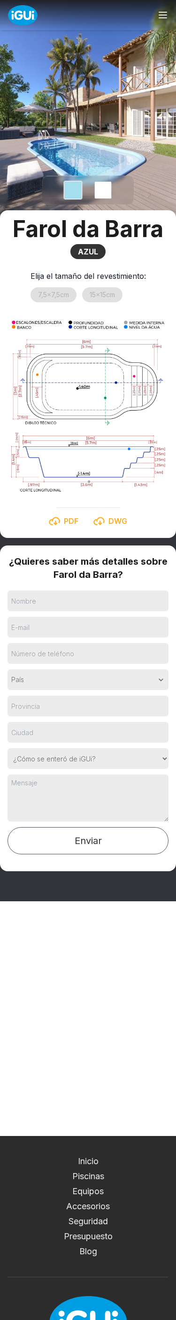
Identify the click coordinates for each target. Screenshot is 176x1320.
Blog (88, 1251)
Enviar (88, 840)
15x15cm (102, 295)
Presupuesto (88, 1236)
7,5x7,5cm (53, 295)
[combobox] (12, 679)
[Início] (23, 15)
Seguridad (88, 1221)
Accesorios (88, 1206)
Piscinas (88, 1176)
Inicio (88, 1161)
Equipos (88, 1191)
